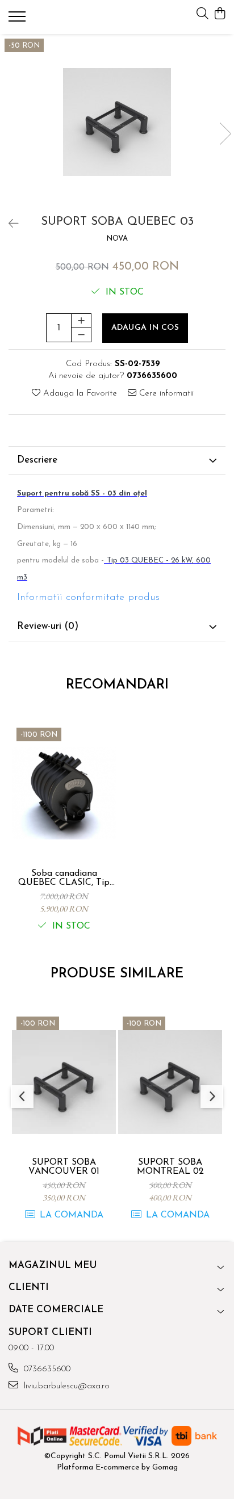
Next (225, 133)
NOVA (117, 238)
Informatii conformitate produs (88, 598)
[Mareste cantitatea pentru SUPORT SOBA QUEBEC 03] (81, 320)
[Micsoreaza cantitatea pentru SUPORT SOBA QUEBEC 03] (81, 334)
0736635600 (45, 1369)
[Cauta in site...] (202, 14)
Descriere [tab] (37, 460)
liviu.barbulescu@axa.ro (65, 1386)
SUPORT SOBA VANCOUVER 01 (63, 1167)
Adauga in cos (145, 328)
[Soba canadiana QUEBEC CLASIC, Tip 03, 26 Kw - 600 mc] (64, 793)
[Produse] (18, 19)
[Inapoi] (8, 224)
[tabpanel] (117, 122)
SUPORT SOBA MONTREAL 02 (170, 1167)
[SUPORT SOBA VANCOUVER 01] (64, 1082)
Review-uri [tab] (47, 626)
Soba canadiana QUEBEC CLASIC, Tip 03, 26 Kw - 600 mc (64, 878)
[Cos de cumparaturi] (219, 14)
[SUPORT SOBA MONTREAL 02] (170, 1082)
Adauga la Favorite (78, 393)
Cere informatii (165, 393)
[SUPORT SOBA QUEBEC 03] (117, 122)
